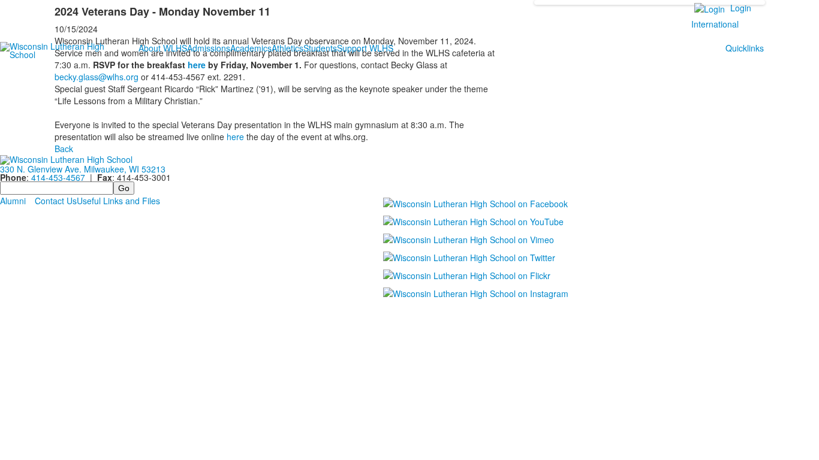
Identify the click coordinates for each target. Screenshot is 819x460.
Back (64, 149)
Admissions (208, 48)
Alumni (13, 201)
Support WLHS (365, 48)
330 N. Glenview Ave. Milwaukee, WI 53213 (82, 169)
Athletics (287, 48)
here (197, 65)
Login (740, 8)
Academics (251, 48)
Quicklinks (744, 48)
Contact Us (56, 201)
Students (320, 48)
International (715, 24)
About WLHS (162, 48)
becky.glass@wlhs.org (96, 77)
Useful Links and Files (118, 201)
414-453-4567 (58, 177)
